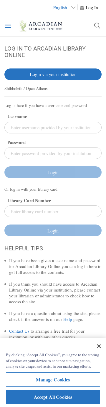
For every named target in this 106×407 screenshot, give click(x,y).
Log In (92, 7)
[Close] (98, 346)
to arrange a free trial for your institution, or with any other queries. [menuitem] (47, 334)
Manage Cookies (53, 379)
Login (53, 172)
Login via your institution (53, 74)
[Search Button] (97, 26)
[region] (53, 372)
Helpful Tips (23, 248)
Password (16, 142)
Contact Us (19, 331)
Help (67, 319)
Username (17, 116)
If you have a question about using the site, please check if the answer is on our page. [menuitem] (54, 316)
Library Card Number (29, 200)
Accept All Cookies (53, 396)
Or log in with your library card (30, 189)
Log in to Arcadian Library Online (45, 51)
